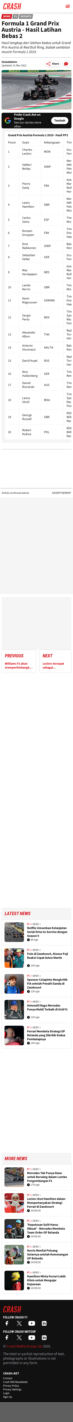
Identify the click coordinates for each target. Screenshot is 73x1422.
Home (7, 16)
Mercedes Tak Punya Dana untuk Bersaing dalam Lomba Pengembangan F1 (47, 1177)
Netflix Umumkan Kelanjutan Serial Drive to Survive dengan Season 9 (47, 932)
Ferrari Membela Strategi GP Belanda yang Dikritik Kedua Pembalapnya (46, 1035)
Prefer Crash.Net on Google (27, 117)
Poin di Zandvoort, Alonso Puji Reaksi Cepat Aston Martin (47, 956)
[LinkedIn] (45, 1324)
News (36, 924)
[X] (20, 1324)
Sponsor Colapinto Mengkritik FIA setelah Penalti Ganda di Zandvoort (47, 983)
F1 (15, 16)
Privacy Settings (12, 1389)
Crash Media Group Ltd (24, 1346)
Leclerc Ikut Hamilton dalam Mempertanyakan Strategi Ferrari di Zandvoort (46, 1203)
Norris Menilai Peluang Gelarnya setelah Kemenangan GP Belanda (47, 1254)
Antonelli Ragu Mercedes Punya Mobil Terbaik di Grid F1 (47, 1008)
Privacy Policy (11, 1385)
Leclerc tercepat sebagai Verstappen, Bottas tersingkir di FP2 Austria (54, 666)
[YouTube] (32, 1324)
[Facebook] (7, 1324)
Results (26, 16)
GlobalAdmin (9, 62)
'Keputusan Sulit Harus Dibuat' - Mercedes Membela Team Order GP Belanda (46, 1229)
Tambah (59, 120)
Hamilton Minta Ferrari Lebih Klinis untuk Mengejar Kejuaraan (46, 1280)
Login (6, 1393)
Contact (7, 1378)
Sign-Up (7, 1397)
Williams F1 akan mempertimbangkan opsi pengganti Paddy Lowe (19, 666)
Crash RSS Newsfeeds (15, 1382)
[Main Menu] (68, 6)
